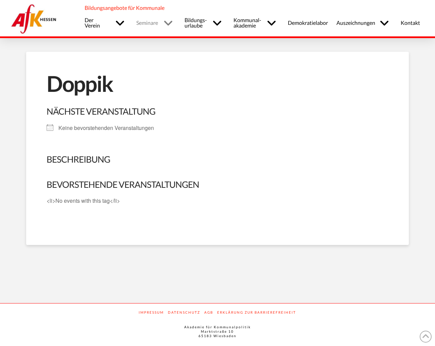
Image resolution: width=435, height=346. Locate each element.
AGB (208, 312)
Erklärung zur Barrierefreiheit (256, 312)
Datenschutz (184, 312)
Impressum (151, 312)
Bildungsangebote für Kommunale (124, 7)
